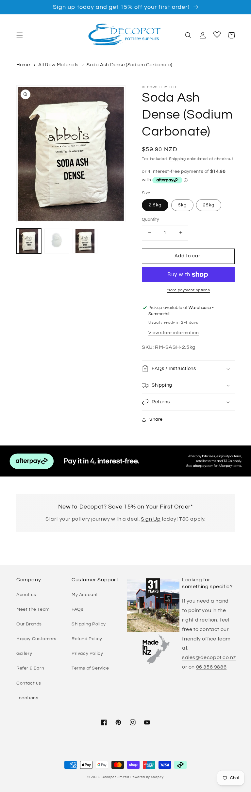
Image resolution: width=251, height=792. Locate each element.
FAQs (77, 609)
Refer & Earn (30, 668)
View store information (173, 333)
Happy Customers (36, 639)
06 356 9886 (211, 667)
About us (26, 594)
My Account (85, 594)
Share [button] (156, 419)
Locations (27, 698)
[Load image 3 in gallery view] (85, 241)
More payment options (188, 290)
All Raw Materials (58, 64)
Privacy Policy (87, 653)
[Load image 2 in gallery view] (56, 241)
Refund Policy (87, 639)
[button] (19, 35)
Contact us (28, 683)
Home (23, 64)
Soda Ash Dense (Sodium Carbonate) (130, 64)
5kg (182, 205)
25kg (208, 205)
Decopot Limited (115, 777)
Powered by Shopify (147, 777)
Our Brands (29, 624)
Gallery (24, 653)
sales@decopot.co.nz (209, 657)
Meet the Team (33, 609)
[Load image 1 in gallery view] (28, 241)
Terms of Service (90, 668)
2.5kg (155, 205)
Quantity (150, 219)
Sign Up (150, 519)
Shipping (177, 159)
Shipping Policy (89, 624)
